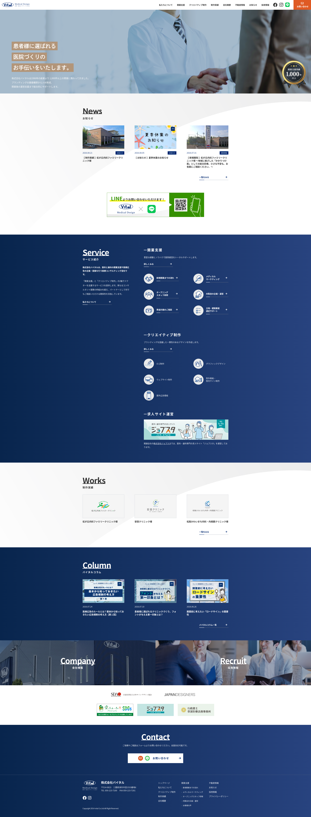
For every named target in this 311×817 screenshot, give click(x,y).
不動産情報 (240, 4)
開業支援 (181, 4)
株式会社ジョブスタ (162, 443)
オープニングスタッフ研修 (193, 796)
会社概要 (227, 4)
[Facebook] (275, 4)
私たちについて (166, 4)
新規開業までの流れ (190, 787)
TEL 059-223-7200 (109, 790)
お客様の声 (187, 805)
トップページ (164, 782)
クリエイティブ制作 (198, 4)
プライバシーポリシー (218, 796)
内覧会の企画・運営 (190, 801)
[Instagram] (281, 4)
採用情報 (265, 4)
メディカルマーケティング (193, 792)
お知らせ (253, 4)
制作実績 (215, 4)
